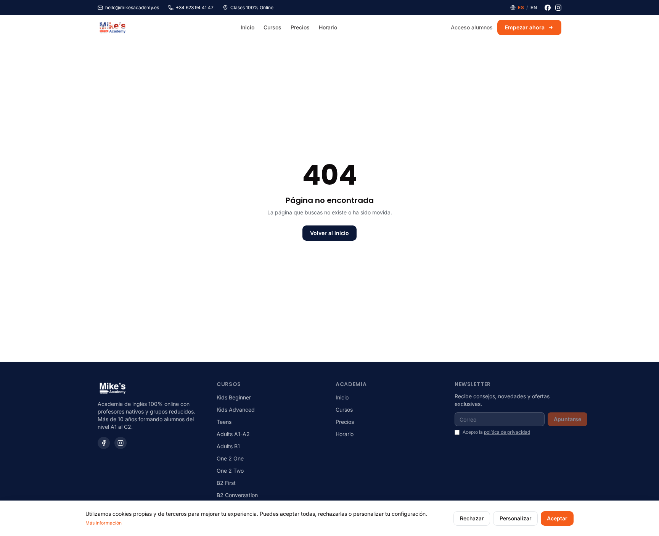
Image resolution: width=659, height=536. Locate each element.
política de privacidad (507, 432)
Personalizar (515, 518)
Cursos (272, 27)
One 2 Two (230, 470)
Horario (328, 27)
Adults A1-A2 (233, 434)
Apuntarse (567, 419)
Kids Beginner (234, 397)
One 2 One (230, 458)
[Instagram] (558, 8)
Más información (103, 523)
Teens (224, 421)
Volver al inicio (329, 233)
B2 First (226, 483)
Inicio (247, 27)
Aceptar (557, 518)
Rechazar (472, 518)
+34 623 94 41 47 (195, 7)
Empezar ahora (525, 27)
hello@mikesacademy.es (132, 7)
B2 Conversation (237, 495)
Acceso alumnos (472, 27)
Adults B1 (228, 446)
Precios (300, 27)
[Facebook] (548, 8)
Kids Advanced (236, 409)
